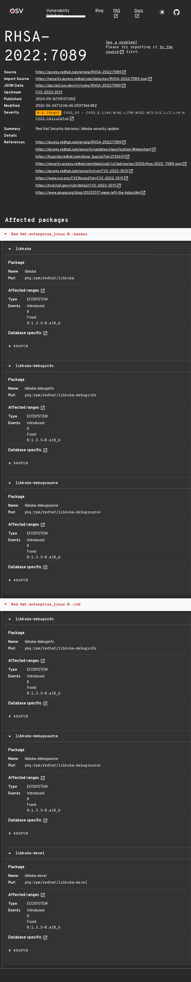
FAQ (116, 10)
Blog (99, 10)
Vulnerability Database (57, 13)
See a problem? (121, 42)
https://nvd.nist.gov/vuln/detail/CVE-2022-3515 (76, 185)
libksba (22, 248)
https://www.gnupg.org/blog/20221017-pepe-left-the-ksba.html (88, 193)
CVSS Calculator (52, 119)
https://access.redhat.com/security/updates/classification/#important (93, 149)
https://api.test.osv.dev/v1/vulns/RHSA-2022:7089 (78, 85)
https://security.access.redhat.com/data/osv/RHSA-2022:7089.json (91, 79)
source (20, 346)
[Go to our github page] (177, 12)
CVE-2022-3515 (49, 92)
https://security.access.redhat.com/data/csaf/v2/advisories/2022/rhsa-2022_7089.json (109, 164)
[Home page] (16, 12)
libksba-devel (29, 853)
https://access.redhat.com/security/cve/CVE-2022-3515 (82, 171)
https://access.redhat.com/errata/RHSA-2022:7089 (78, 72)
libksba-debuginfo (33, 366)
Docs (138, 10)
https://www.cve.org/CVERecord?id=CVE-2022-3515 (79, 178)
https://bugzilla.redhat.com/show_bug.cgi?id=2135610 (80, 157)
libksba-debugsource (35, 483)
